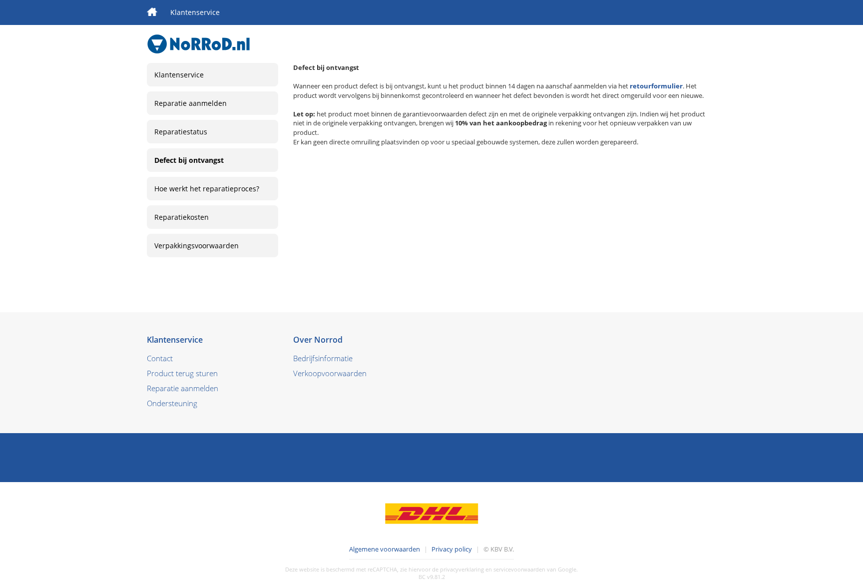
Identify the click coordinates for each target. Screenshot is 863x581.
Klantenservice (195, 12)
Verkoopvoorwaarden (330, 373)
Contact (160, 358)
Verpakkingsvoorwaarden (196, 245)
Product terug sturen (182, 373)
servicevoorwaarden (519, 569)
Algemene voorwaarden (384, 549)
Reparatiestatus (180, 131)
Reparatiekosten (181, 217)
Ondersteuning (172, 403)
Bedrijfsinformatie (323, 358)
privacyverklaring (462, 569)
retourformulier (656, 85)
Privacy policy (452, 549)
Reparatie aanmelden (190, 103)
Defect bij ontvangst (189, 160)
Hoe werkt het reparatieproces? (206, 188)
